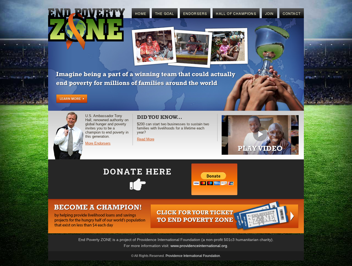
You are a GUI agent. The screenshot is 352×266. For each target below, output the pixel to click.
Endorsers (195, 13)
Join (269, 13)
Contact (292, 13)
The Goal (164, 13)
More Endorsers (98, 143)
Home (140, 13)
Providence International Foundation (193, 256)
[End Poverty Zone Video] (260, 153)
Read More (145, 139)
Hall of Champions (236, 13)
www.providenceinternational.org (198, 245)
